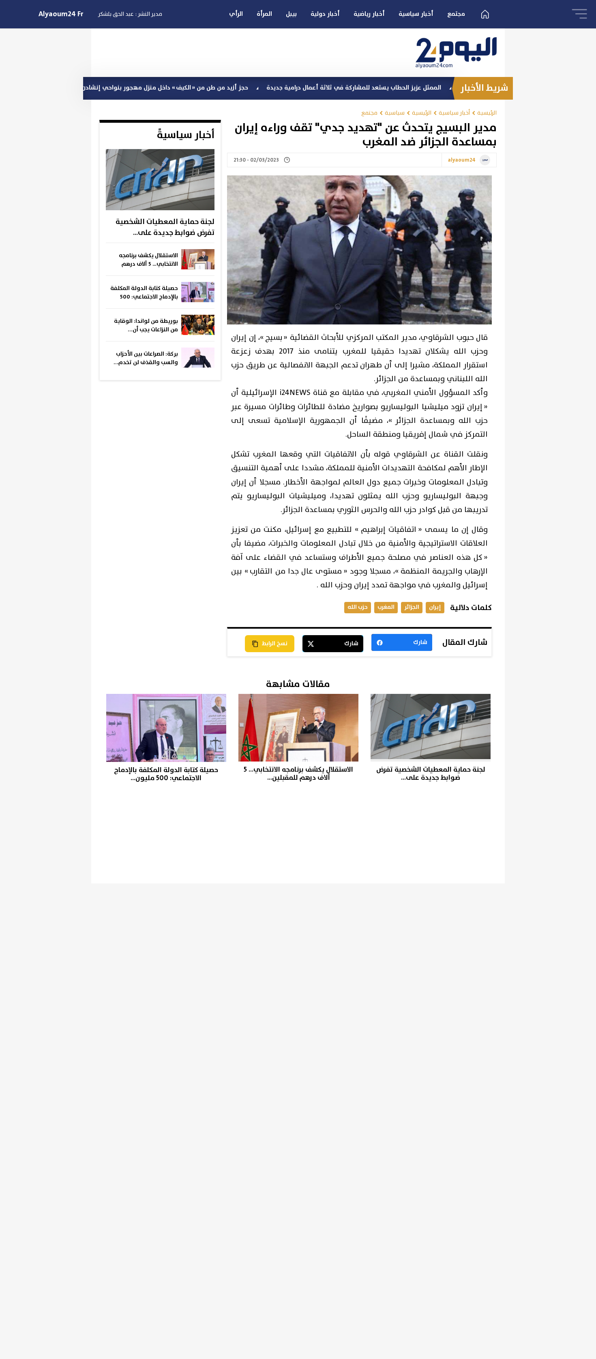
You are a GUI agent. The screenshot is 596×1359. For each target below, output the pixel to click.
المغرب (385, 607)
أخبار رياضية (369, 14)
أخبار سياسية (416, 14)
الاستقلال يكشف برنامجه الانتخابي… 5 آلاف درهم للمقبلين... (148, 260)
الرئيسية (487, 112)
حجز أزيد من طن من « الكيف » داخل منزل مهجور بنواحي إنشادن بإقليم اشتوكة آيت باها (172, 88)
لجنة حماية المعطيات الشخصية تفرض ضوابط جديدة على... (165, 227)
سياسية (395, 112)
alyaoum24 (462, 160)
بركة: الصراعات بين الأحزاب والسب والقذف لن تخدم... (146, 358)
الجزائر (411, 607)
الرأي (236, 14)
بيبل (291, 14)
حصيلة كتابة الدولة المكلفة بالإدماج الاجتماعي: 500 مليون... (144, 293)
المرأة (264, 14)
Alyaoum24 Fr (61, 14)
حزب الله (357, 607)
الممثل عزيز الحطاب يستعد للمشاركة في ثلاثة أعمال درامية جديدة (392, 88)
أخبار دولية (325, 14)
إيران (435, 607)
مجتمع (456, 14)
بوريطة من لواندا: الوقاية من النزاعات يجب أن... (146, 325)
